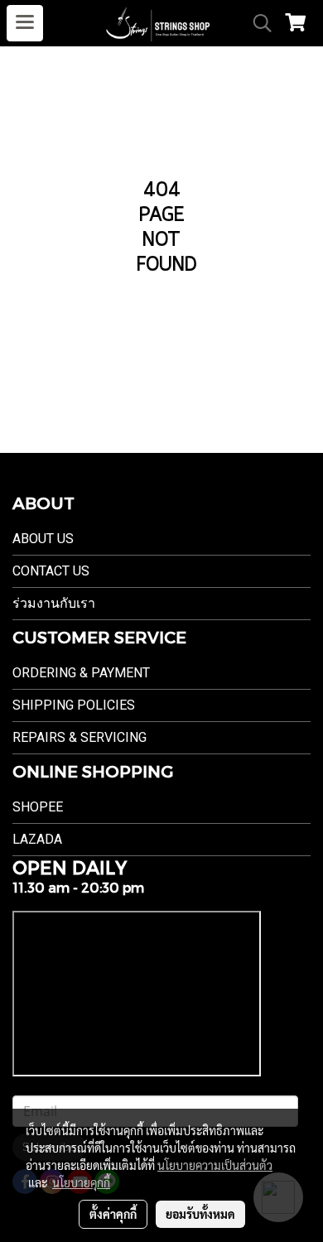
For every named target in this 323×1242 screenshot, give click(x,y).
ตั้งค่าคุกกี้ (113, 1213)
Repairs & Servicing (79, 737)
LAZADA (37, 839)
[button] (256, 23)
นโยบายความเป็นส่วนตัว (214, 1165)
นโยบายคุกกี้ (81, 1182)
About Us (43, 538)
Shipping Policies (73, 705)
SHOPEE (37, 807)
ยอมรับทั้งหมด (200, 1213)
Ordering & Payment (81, 673)
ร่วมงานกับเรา (53, 603)
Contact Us (50, 571)
